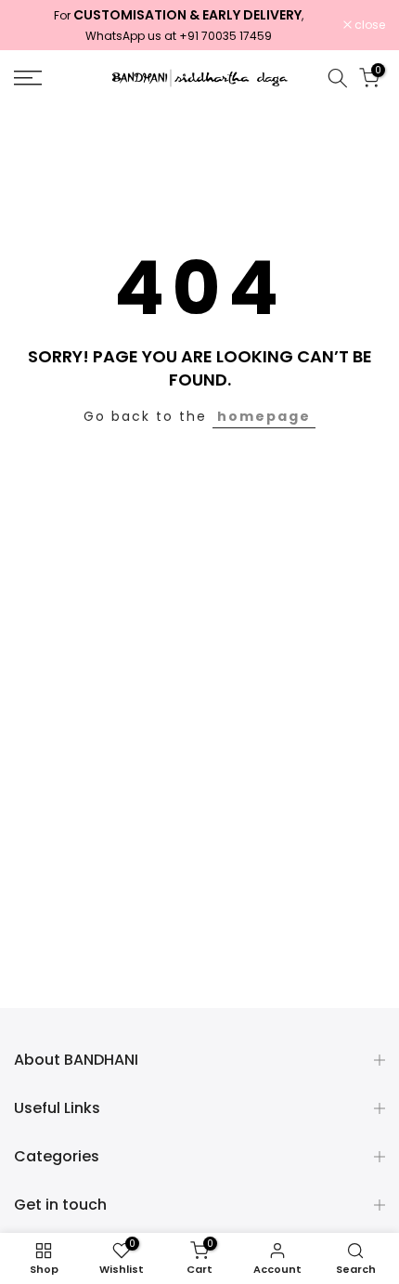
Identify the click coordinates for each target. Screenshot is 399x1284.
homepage (264, 416)
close (368, 25)
